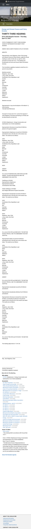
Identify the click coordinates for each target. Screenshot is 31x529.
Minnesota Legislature (16, 1)
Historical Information (8, 518)
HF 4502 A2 (6, 406)
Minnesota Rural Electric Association (12, 413)
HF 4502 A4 (6, 409)
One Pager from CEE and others (11, 414)
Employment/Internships (9, 520)
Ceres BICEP (6, 398)
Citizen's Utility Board (8, 411)
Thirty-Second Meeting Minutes (10, 386)
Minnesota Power (7, 425)
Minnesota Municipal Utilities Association (13, 400)
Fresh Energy (6, 395)
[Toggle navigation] (3, 4)
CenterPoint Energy (8, 424)
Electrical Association (8, 397)
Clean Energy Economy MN (9, 384)
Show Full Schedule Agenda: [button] (9, 454)
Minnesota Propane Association (11, 387)
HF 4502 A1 (6, 405)
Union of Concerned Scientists (10, 389)
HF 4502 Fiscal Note (8, 382)
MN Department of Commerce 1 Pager (12, 390)
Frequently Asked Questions (10, 524)
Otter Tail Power (7, 427)
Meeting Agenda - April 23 (9, 403)
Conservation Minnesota (9, 393)
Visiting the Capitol (7, 521)
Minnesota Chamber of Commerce (11, 421)
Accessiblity (6, 523)
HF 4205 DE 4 (6, 392)
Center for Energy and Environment (11, 419)
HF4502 (5, 377)
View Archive (6, 431)
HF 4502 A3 (6, 408)
